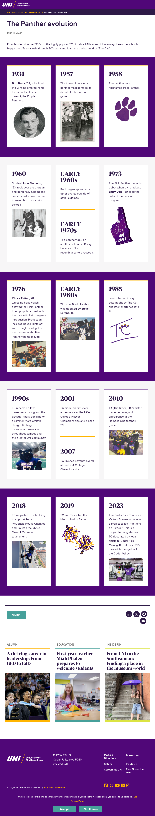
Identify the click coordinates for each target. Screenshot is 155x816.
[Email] (143, 621)
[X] (111, 785)
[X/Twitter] (136, 614)
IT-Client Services (55, 787)
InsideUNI (132, 764)
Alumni (16, 615)
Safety (108, 764)
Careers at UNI (113, 770)
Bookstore (132, 755)
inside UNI (22, 12)
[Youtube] (117, 785)
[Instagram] (128, 785)
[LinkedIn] (129, 614)
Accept (64, 809)
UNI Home (11, 12)
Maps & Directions (110, 756)
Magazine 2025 (36, 12)
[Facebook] (144, 614)
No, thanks (91, 809)
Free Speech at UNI (135, 770)
